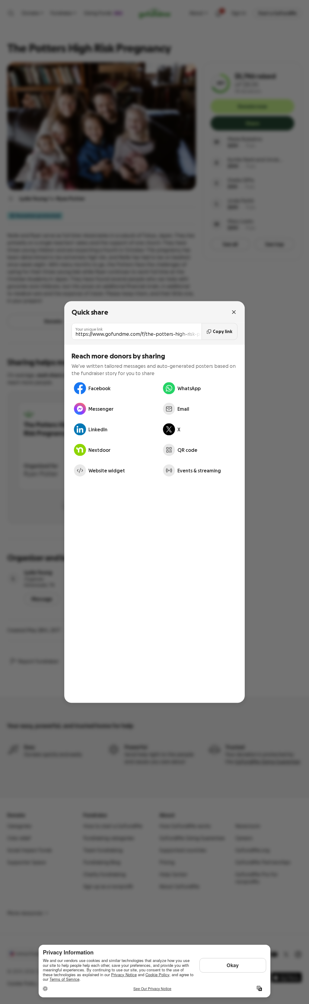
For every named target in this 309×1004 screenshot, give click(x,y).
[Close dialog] (234, 312)
